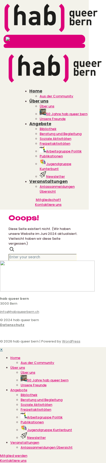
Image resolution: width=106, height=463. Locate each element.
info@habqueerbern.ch (19, 311)
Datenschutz (12, 324)
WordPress (71, 341)
